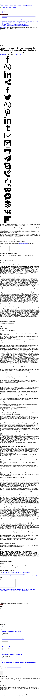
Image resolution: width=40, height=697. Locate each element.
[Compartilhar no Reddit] (7, 192)
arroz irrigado (10, 572)
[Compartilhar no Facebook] (7, 62)
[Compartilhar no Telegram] (7, 161)
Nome (2, 601)
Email (2, 602)
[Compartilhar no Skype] (7, 169)
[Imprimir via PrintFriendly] (7, 154)
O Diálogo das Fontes (6, 20)
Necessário (3, 684)
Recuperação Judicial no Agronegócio (10, 646)
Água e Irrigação (5, 572)
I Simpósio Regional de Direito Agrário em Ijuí (12, 654)
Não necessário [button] (3, 691)
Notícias (19, 54)
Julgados (4, 27)
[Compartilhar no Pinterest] (7, 116)
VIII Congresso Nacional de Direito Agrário (11, 631)
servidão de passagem (26, 572)
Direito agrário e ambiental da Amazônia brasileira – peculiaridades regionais (19, 662)
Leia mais (15, 669)
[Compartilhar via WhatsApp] (7, 70)
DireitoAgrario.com (3, 54)
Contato (3, 11)
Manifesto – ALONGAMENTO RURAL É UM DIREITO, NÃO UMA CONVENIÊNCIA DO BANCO (18, 19)
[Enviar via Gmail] (7, 146)
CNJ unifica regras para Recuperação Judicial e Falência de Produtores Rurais (15, 25)
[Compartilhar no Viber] (7, 177)
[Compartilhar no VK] (7, 215)
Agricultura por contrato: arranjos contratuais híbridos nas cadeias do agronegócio (17, 22)
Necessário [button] (2, 683)
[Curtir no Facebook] (7, 184)
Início (1, 27)
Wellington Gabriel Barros (23, 243)
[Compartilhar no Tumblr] (7, 131)
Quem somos (4, 9)
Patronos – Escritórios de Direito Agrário (9, 10)
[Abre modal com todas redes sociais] (7, 85)
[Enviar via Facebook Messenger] (7, 199)
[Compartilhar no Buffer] (7, 207)
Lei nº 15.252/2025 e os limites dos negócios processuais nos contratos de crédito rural (17, 23)
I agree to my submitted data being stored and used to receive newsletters (14, 603)
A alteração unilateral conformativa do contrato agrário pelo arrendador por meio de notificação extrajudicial (17, 590)
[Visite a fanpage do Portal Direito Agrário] (8, 7)
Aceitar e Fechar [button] (3, 670)
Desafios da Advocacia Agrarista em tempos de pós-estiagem (12, 574)
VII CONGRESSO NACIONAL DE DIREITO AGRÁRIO (13, 639)
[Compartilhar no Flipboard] (7, 222)
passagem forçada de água (17, 572)
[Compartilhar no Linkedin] (7, 78)
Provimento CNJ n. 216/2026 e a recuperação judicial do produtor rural (15, 24)
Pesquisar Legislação (6, 12)
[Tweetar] (7, 100)
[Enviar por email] (7, 138)
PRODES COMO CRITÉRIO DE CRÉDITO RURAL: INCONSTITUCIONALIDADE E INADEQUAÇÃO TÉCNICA (20, 21)
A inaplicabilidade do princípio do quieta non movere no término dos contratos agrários (18, 18)
